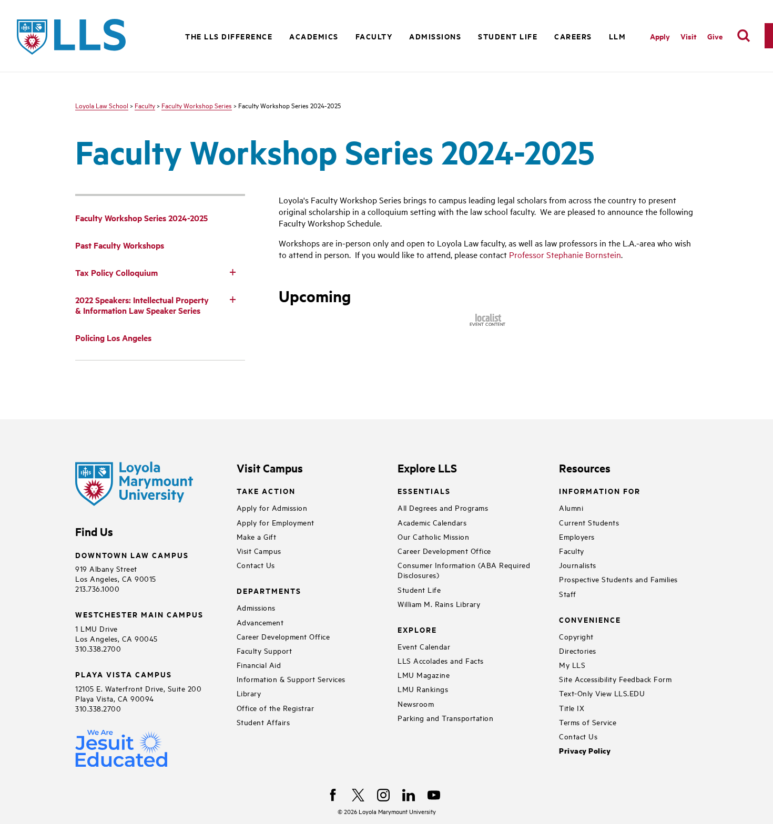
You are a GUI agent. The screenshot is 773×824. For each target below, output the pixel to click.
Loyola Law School (101, 105)
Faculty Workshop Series (196, 105)
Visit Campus (259, 550)
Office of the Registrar (275, 708)
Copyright (576, 636)
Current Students (589, 522)
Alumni (571, 507)
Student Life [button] (507, 36)
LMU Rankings (423, 689)
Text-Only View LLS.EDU (602, 693)
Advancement (260, 622)
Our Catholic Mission (433, 536)
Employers (577, 536)
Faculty (145, 105)
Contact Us (256, 565)
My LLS (572, 665)
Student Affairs (263, 722)
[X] (358, 795)
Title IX (571, 708)
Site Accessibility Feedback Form (615, 679)
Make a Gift (257, 536)
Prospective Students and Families (618, 579)
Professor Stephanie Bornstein (565, 254)
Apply (660, 36)
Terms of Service (587, 722)
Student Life (419, 589)
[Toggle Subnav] (232, 271)
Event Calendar (424, 646)
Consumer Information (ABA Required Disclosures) (464, 570)
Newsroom (416, 703)
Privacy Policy (585, 751)
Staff (567, 594)
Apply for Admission (272, 507)
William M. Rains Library (439, 604)
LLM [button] (617, 36)
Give (715, 36)
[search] (743, 35)
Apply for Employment (275, 522)
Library (249, 693)
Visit (688, 36)
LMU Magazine (424, 674)
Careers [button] (573, 36)
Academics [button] (314, 36)
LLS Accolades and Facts (441, 660)
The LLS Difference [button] (228, 36)
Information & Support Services (291, 679)
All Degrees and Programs (443, 507)
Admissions (256, 607)
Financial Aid (259, 665)
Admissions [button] (435, 36)
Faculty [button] (374, 36)
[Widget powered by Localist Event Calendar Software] (488, 320)
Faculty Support (264, 650)
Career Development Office (283, 636)
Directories (577, 650)
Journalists (577, 565)
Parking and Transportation (445, 718)
